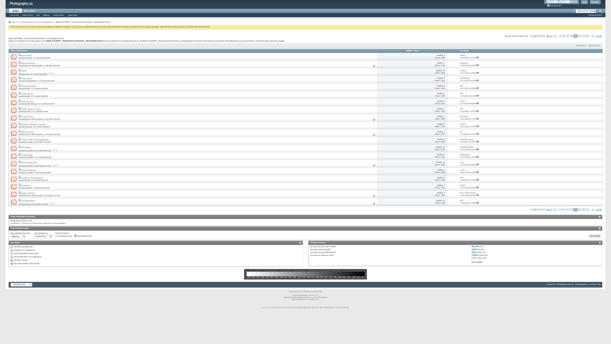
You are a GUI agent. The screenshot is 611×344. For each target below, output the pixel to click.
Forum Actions (58, 15)
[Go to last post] (478, 58)
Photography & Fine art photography (36, 22)
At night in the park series (32, 178)
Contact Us (551, 284)
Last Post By (464, 51)
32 (337, 308)
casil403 (30, 151)
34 (342, 308)
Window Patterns (28, 170)
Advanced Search (595, 15)
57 (567, 36)
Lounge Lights (27, 155)
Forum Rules (477, 262)
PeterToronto (32, 104)
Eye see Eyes (26, 56)
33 (340, 308)
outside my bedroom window (33, 124)
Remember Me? (555, 6)
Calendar (46, 15)
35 (345, 308)
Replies (409, 51)
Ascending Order (64, 236)
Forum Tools (580, 46)
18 (299, 308)
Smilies (475, 249)
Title (12, 51)
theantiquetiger (59, 223)
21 (307, 308)
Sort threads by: (41, 233)
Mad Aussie (27, 223)
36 (348, 308)
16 (294, 308)
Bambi (29, 127)
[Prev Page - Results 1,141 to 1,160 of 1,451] (555, 36)
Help (584, 2)
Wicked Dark (32, 81)
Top (598, 284)
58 (571, 36)
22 (310, 308)
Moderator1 (16, 223)
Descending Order (84, 236)
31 (334, 308)
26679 (24, 71)
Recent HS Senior (28, 63)
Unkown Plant (27, 94)
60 (579, 36)
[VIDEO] (475, 255)
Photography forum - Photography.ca (572, 284)
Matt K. (30, 58)
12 (283, 308)
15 (291, 308)
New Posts (14, 15)
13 (285, 308)
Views (416, 51)
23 (313, 308)
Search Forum (593, 46)
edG (28, 89)
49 (563, 36)
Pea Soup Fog (27, 101)
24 (315, 308)
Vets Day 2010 (27, 132)
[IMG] (474, 252)
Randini (30, 166)
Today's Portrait (28, 193)
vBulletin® (305, 295)
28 (326, 308)
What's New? (29, 11)
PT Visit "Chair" (27, 117)
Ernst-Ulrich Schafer (34, 66)
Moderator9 (37, 223)
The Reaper (26, 147)
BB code (475, 247)
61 (583, 36)
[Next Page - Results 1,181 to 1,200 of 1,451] (593, 36)
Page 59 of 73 (538, 36)
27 (323, 308)
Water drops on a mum (31, 109)
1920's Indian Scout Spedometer (35, 140)
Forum (15, 11)
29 (329, 308)
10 (277, 308)
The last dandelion (29, 86)
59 (575, 36)
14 (288, 308)
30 (331, 308)
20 (304, 308)
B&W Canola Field (29, 163)
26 (321, 308)
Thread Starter (22, 51)
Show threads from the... (21, 233)
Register (595, 2)
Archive (593, 284)
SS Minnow (26, 186)
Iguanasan (48, 223)
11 (280, 308)
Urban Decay (26, 79)
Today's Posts (27, 15)
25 (318, 308)
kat (28, 74)
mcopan (30, 142)
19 (302, 308)
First (550, 36)
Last (597, 36)
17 (296, 308)
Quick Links (72, 15)
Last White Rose (28, 201)
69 (587, 36)
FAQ (38, 15)
